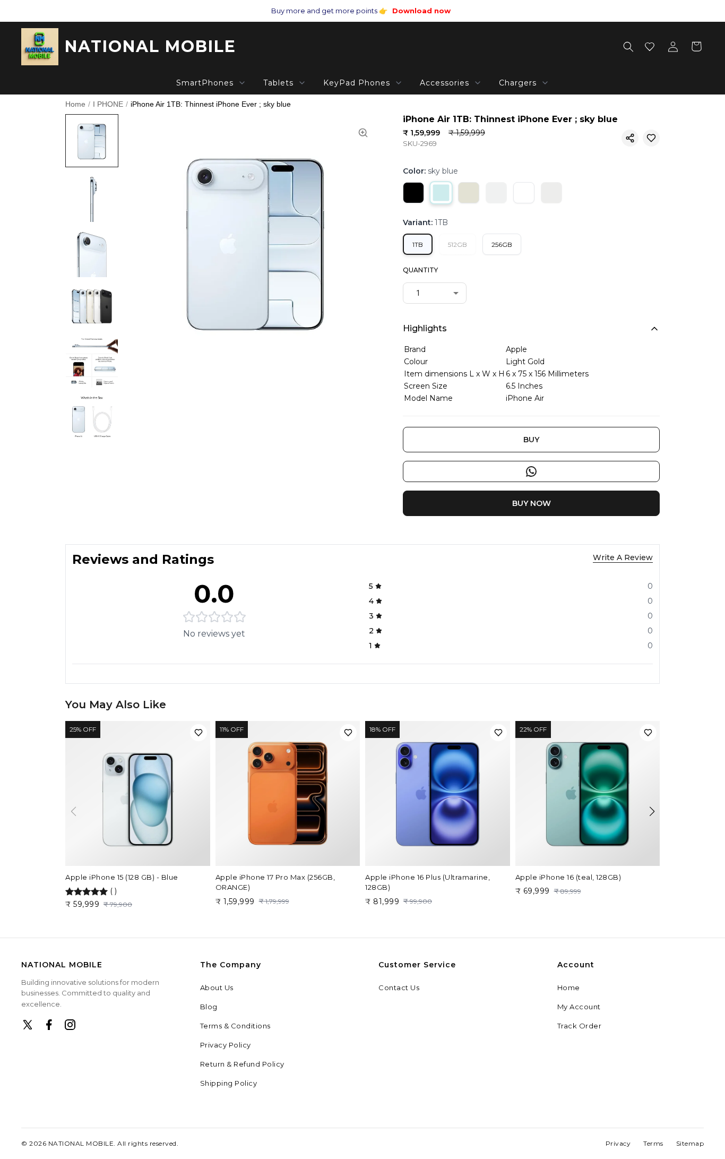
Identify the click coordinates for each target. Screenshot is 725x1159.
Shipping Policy (228, 1083)
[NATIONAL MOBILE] (39, 46)
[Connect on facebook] (48, 1024)
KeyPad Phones (356, 83)
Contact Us (398, 987)
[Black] (413, 192)
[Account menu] (673, 46)
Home (75, 104)
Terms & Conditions (235, 1025)
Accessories (444, 83)
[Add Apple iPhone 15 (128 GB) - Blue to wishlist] (198, 732)
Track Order (579, 1025)
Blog (209, 1006)
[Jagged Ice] (496, 192)
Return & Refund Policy (242, 1064)
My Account (579, 1006)
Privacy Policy (225, 1045)
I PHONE (108, 104)
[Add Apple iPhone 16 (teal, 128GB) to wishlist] (648, 732)
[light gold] (468, 192)
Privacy (618, 1143)
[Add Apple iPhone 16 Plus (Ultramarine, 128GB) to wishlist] (498, 732)
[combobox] (435, 293)
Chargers (518, 83)
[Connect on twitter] (27, 1024)
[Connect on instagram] (70, 1024)
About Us (217, 987)
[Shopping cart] (696, 46)
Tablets (278, 83)
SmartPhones (205, 83)
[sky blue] (441, 192)
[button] (630, 138)
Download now (421, 10)
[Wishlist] (649, 46)
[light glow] (551, 192)
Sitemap (690, 1143)
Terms (653, 1143)
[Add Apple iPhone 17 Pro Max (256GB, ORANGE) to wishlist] (348, 732)
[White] (523, 192)
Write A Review (623, 557)
